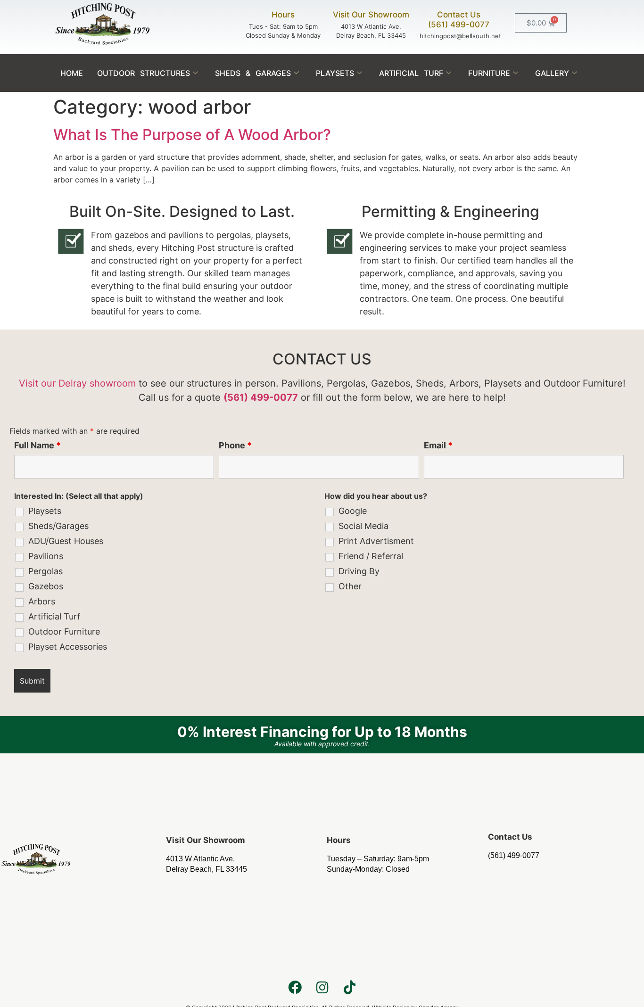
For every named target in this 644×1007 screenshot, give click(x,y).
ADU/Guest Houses (65, 541)
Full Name (37, 445)
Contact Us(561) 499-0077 (458, 19)
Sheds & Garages (253, 73)
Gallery (552, 73)
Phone (235, 445)
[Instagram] (322, 987)
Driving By (359, 571)
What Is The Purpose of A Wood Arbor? (192, 134)
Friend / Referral (371, 556)
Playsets (335, 73)
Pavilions (45, 556)
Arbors (41, 601)
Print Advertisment (376, 541)
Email (438, 445)
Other (350, 586)
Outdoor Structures (143, 73)
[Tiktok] (349, 987)
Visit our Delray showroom (77, 383)
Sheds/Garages (58, 526)
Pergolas (45, 571)
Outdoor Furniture (64, 631)
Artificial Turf (411, 73)
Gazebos (45, 586)
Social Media (363, 526)
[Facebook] (294, 987)
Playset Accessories (67, 647)
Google (353, 511)
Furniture (489, 73)
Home (71, 73)
